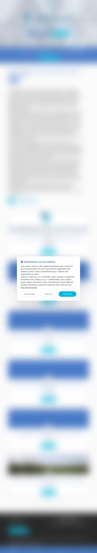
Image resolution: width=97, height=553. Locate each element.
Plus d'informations (29, 287)
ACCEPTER (67, 294)
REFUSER (48, 294)
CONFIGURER (29, 294)
